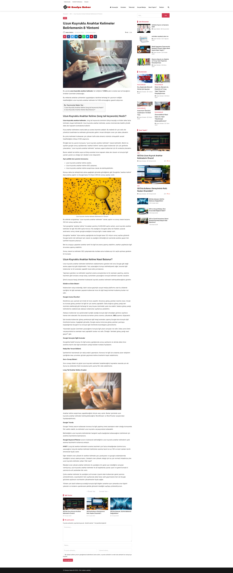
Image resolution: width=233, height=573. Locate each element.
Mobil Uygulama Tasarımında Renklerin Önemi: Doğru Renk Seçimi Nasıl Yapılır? (161, 48)
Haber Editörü (69, 32)
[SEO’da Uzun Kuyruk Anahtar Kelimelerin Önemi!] (73, 504)
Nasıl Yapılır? (153, 7)
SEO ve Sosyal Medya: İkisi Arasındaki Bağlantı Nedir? (157, 209)
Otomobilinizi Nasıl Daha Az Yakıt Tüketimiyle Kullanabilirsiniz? (161, 118)
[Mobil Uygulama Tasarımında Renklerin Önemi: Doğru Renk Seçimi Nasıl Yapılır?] (143, 49)
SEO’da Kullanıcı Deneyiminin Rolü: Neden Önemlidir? (152, 189)
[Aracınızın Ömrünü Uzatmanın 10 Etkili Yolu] (145, 104)
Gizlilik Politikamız (77, 2)
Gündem (123, 7)
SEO (71, 14)
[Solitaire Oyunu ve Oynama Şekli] (143, 28)
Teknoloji (131, 7)
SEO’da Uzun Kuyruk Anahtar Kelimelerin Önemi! (149, 157)
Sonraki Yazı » (103, 491)
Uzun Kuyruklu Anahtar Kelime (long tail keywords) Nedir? (84, 107)
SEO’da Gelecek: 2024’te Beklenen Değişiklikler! (156, 200)
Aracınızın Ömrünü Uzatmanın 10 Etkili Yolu (144, 113)
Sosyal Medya (141, 7)
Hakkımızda (67, 2)
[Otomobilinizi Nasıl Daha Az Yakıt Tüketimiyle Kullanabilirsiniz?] (162, 106)
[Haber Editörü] (64, 32)
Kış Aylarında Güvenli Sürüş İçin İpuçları (144, 88)
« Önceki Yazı (91, 491)
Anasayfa (115, 7)
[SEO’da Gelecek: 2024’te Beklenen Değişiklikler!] (121, 504)
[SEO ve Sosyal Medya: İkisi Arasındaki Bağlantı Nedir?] (142, 211)
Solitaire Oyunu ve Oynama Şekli (160, 25)
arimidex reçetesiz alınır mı (160, 36)
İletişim (86, 2)
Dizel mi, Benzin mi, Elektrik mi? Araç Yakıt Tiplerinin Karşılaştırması (160, 60)
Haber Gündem (157, 38)
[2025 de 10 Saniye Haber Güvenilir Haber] (77, 7)
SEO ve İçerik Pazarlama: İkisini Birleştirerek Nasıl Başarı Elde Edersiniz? (158, 220)
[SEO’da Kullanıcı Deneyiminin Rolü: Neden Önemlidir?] (97, 504)
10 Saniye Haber (68, 570)
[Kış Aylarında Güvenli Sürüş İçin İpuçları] (145, 78)
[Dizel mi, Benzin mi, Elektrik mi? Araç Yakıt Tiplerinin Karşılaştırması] (143, 62)
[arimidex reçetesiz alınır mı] (143, 39)
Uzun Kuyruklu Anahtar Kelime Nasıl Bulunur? (80, 110)
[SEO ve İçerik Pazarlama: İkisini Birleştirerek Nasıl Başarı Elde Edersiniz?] (142, 221)
